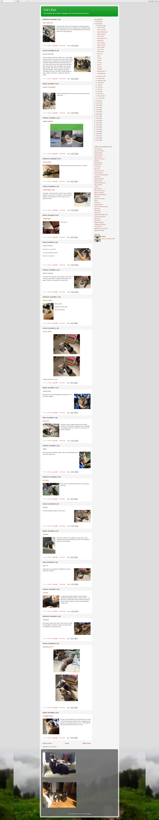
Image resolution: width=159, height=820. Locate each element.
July (99, 85)
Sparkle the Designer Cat (101, 214)
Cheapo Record (98, 155)
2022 (97, 105)
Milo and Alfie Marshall (100, 194)
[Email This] (71, 46)
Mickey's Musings (99, 192)
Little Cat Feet (98, 188)
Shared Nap (47, 391)
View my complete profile (108, 238)
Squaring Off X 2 (48, 647)
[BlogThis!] (73, 46)
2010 (97, 131)
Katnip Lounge (98, 180)
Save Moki (97, 208)
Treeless (45, 534)
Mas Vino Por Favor (99, 190)
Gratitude (46, 620)
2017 (97, 116)
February (100, 96)
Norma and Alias (48, 54)
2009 (97, 133)
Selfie (44, 449)
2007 (97, 138)
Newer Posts (47, 743)
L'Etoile (96, 186)
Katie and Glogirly (99, 178)
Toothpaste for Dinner (100, 224)
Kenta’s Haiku (47, 300)
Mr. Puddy (97, 202)
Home (67, 743)
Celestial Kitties (98, 153)
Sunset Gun (97, 220)
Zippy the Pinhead (99, 230)
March (99, 93)
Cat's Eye (49, 9)
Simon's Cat (97, 212)
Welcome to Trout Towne (100, 228)
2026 (97, 21)
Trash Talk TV (98, 226)
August (100, 82)
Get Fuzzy (97, 168)
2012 (97, 127)
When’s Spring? (48, 273)
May (99, 89)
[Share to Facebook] (76, 46)
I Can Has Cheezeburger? (101, 174)
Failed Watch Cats (49, 190)
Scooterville (97, 210)
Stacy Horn (97, 218)
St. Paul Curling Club (99, 216)
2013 (97, 125)
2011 (97, 129)
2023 (97, 103)
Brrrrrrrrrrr (46, 421)
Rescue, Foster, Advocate (101, 206)
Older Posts (86, 743)
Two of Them (47, 331)
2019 (97, 111)
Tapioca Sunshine (99, 222)
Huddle (45, 507)
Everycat (96, 160)
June (99, 87)
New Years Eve (48, 23)
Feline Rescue (98, 164)
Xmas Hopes (47, 162)
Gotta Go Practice (99, 170)
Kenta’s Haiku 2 (48, 246)
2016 (97, 118)
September (101, 80)
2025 (97, 23)
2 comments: (62, 45)
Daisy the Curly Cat (99, 158)
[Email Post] (68, 45)
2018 (97, 114)
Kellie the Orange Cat (100, 182)
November (100, 76)
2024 (97, 100)
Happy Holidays (48, 121)
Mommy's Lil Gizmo (99, 198)
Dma (104, 236)
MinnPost (96, 196)
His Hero (46, 480)
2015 (97, 120)
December (100, 25)
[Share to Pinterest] (77, 46)
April (99, 91)
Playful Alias (47, 218)
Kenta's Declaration (49, 87)
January (100, 98)
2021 (97, 107)
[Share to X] (74, 46)
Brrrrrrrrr (45, 565)
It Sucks (45, 592)
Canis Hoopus (98, 149)
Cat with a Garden (99, 151)
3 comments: (62, 153)
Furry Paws (97, 166)
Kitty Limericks (98, 184)
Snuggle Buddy (48, 716)
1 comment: (62, 181)
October (100, 78)
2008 (97, 135)
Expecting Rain (98, 162)
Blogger (89, 813)
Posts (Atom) (53, 746)
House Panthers (98, 172)
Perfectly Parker (98, 204)
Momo (96, 200)
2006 (97, 140)
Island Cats (97, 176)
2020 (97, 109)
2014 (97, 122)
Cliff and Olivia (98, 157)
